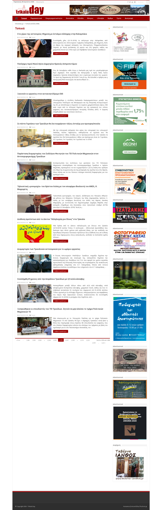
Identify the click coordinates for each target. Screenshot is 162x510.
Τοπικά (24, 18)
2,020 (88, 340)
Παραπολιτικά (36, 18)
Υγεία (119, 18)
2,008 (72, 340)
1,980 (28, 340)
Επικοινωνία (40, 2)
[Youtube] (132, 2)
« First (18, 340)
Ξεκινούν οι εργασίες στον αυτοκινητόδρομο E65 (40, 94)
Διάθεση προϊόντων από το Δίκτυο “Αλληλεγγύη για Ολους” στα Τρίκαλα (51, 219)
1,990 (33, 340)
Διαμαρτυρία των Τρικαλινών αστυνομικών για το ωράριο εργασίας (48, 249)
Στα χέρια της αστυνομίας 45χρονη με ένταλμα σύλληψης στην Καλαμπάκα (52, 34)
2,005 (55, 340)
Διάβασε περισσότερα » (60, 53)
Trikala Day (16, 18)
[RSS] (135, 2)
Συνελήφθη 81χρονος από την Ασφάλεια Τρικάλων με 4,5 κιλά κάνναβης (50, 279)
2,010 (82, 340)
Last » (103, 343)
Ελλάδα (81, 18)
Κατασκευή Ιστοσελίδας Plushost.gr (135, 506)
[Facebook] (128, 2)
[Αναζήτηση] (148, 2)
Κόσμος (90, 18)
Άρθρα (110, 18)
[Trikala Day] (28, 9)
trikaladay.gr (19, 24)
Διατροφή (129, 18)
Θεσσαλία (70, 18)
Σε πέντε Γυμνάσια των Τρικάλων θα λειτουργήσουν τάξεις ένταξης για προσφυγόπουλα (58, 124)
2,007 (67, 340)
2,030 (94, 343)
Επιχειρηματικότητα (54, 18)
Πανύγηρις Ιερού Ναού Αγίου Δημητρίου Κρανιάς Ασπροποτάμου (47, 64)
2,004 (49, 340)
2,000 (39, 340)
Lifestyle (100, 18)
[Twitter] (130, 2)
